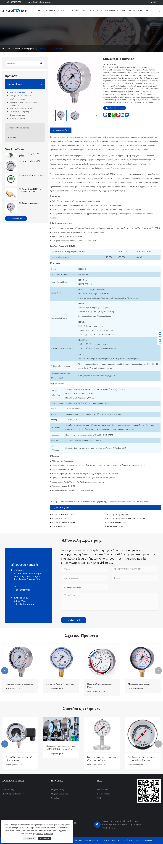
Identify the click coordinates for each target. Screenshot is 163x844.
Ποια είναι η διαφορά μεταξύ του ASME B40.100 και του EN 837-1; (60, 747)
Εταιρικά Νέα (102, 789)
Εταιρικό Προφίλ (9, 789)
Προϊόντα (73, 10)
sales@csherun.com (40, 2)
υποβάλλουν (73, 620)
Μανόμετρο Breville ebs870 (29, 161)
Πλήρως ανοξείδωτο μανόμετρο (19, 683)
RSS (124, 840)
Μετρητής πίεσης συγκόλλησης (60, 683)
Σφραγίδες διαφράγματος (19, 111)
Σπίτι (40, 10)
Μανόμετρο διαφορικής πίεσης (22, 108)
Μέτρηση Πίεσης (30, 48)
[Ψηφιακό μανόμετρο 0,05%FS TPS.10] (11, 155)
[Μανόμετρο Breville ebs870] (11, 166)
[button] (4, 670)
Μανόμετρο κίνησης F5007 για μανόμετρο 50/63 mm (30, 190)
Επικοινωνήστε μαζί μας (136, 10)
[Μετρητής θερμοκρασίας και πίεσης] (102, 661)
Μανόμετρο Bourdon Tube (51, 48)
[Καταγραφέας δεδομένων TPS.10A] (11, 179)
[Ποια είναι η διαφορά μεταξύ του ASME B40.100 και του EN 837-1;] (61, 729)
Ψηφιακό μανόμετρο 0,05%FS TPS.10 (29, 155)
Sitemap (116, 840)
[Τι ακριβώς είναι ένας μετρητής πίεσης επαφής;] (20, 734)
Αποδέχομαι (44, 838)
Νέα (83, 10)
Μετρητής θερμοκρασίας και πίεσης (99, 685)
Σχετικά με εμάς (55, 10)
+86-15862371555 (13, 2)
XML (131, 840)
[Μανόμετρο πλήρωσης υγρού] (11, 207)
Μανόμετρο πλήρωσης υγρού (29, 203)
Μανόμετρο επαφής (17, 99)
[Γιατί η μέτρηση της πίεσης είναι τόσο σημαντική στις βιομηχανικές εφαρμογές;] (102, 734)
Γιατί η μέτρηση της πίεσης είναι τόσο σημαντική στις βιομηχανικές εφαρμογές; (101, 759)
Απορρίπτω (29, 838)
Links (106, 840)
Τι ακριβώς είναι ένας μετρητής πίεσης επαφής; (19, 759)
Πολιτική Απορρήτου (144, 840)
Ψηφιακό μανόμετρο (17, 118)
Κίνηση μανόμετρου (17, 115)
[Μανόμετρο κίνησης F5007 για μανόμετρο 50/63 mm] (11, 193)
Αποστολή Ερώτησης (108, 10)
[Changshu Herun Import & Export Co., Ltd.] (15, 10)
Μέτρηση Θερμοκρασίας (18, 127)
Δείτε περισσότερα (15, 218)
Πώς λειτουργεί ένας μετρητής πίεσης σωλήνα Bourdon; (141, 759)
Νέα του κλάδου (103, 793)
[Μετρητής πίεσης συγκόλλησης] (61, 661)
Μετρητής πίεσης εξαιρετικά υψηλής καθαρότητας (24, 104)
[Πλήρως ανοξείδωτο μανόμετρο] (20, 661)
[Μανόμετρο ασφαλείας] (61, 115)
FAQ (99, 797)
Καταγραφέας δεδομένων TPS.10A (31, 175)
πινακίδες (11, 137)
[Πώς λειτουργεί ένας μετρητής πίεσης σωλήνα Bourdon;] (143, 734)
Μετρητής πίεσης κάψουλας (20, 96)
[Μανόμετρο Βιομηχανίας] (143, 661)
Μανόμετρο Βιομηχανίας (139, 683)
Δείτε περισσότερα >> (14, 688)
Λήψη (91, 10)
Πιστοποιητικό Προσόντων (13, 793)
